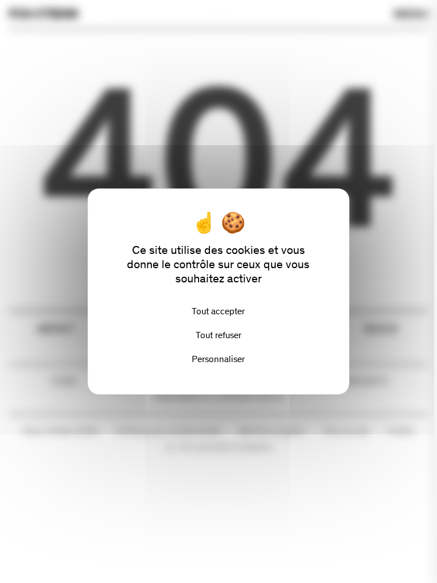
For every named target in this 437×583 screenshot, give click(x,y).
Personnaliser (218, 359)
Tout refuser (218, 335)
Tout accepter (218, 311)
